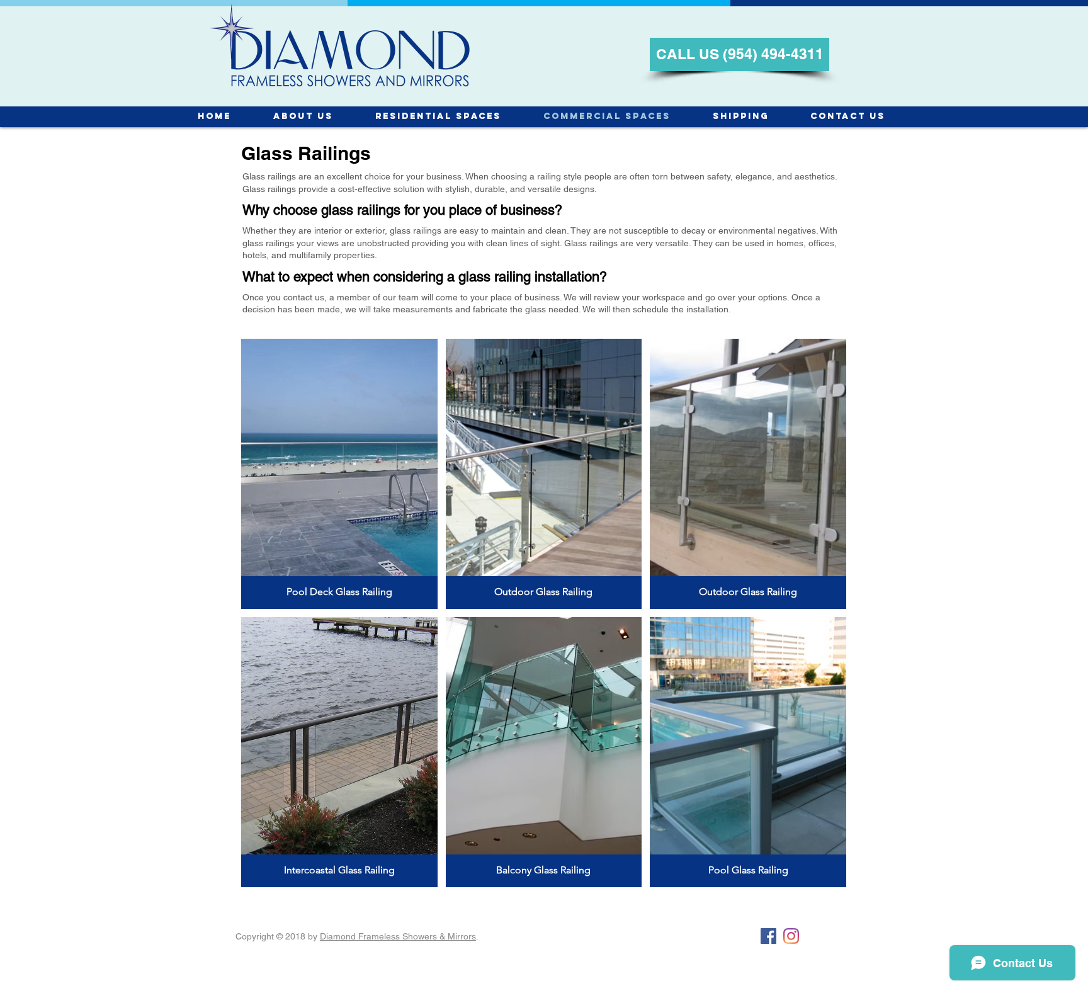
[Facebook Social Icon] (768, 936)
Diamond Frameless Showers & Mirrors (398, 936)
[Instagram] (791, 936)
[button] (339, 474)
